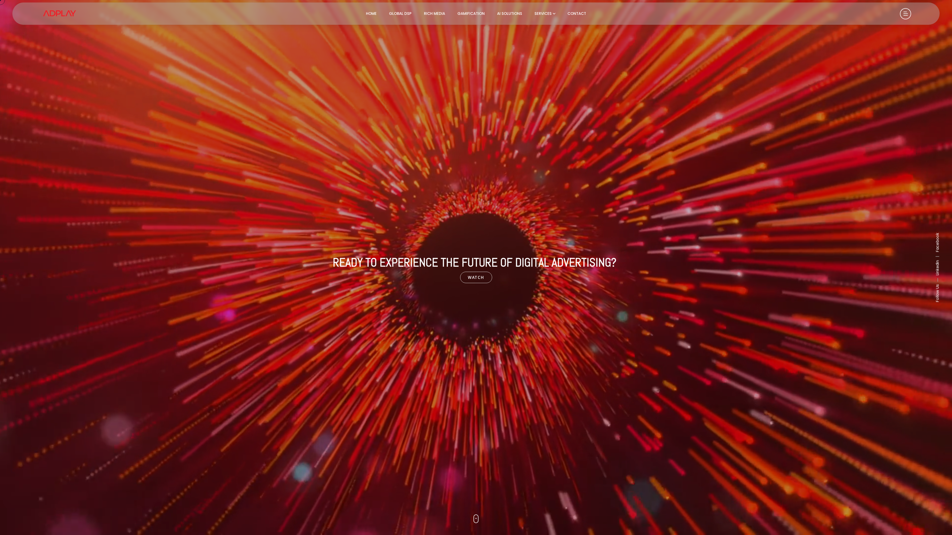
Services (543, 13)
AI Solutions (509, 13)
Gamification (471, 13)
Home (371, 13)
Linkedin (937, 268)
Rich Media (434, 13)
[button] (476, 518)
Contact (576, 13)
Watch (476, 277)
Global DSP (400, 13)
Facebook (937, 242)
